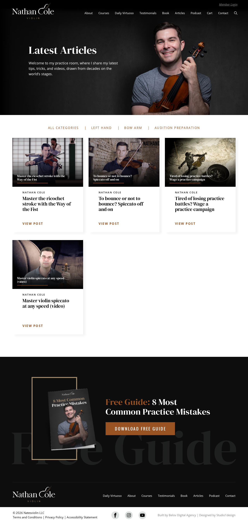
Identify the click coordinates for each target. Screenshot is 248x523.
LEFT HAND (101, 128)
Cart (209, 13)
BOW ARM (133, 128)
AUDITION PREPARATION (177, 128)
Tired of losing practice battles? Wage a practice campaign (199, 204)
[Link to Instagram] (129, 515)
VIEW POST (32, 223)
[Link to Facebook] (115, 515)
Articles (180, 13)
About (88, 13)
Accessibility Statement (82, 517)
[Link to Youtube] (142, 515)
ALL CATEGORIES (63, 128)
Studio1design (225, 515)
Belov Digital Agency (182, 515)
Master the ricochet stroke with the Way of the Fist (46, 204)
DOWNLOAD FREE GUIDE (140, 429)
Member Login (228, 4)
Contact (223, 13)
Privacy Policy (54, 517)
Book (165, 13)
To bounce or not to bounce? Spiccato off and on (121, 204)
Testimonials (148, 13)
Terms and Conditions (27, 517)
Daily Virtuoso (124, 13)
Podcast (196, 13)
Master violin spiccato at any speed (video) (45, 303)
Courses (103, 13)
